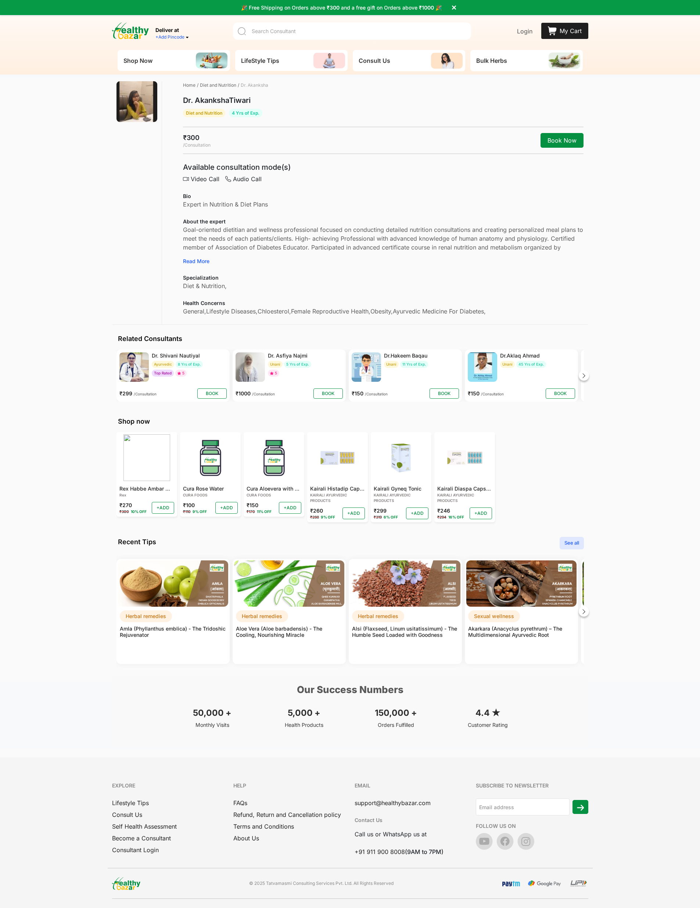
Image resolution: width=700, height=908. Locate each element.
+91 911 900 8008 (380, 851)
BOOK (212, 393)
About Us (246, 838)
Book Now (562, 140)
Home (189, 85)
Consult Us (127, 814)
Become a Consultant (141, 838)
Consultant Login (135, 850)
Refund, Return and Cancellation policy (287, 814)
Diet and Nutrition (218, 85)
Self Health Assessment (144, 826)
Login (524, 31)
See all (571, 543)
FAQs (240, 803)
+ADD (163, 507)
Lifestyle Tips (130, 803)
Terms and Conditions (263, 826)
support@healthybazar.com (393, 803)
